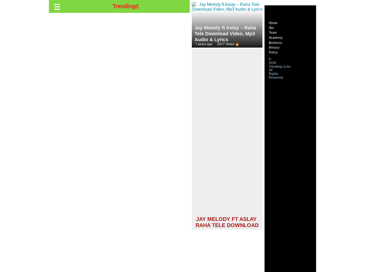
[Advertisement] (227, 133)
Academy (275, 38)
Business (275, 43)
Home (273, 23)
